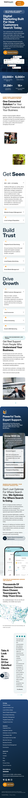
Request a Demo (10, 52)
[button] (14, 183)
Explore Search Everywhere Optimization (13, 538)
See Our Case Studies (5, 675)
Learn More (8, 384)
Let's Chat (8, 784)
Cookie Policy (5, 794)
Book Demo (19, 3)
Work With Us (7, 769)
